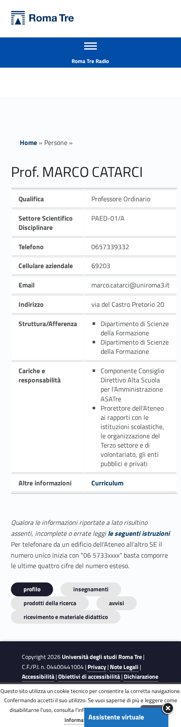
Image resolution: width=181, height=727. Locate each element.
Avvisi (116, 602)
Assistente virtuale (116, 717)
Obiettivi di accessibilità (89, 676)
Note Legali (124, 667)
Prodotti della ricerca (50, 602)
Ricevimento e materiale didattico (66, 616)
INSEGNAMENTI (91, 589)
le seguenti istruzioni (139, 533)
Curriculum (107, 483)
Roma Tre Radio (90, 61)
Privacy (97, 667)
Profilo (32, 589)
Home (28, 142)
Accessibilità (38, 676)
